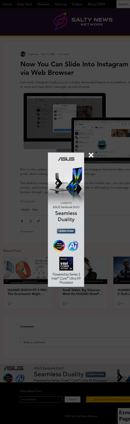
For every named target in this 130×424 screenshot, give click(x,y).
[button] (91, 155)
